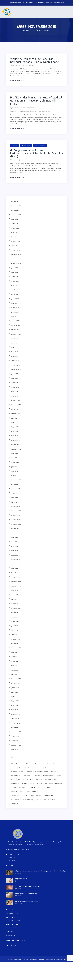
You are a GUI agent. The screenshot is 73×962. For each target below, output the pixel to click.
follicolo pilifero (16, 109)
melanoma (48, 779)
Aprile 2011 (14, 665)
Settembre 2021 (16, 334)
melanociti (39, 779)
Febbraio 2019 (15, 440)
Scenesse (32, 787)
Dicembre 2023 (15, 250)
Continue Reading (16, 80)
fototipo (58, 775)
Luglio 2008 (14, 749)
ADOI (27, 764)
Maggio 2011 (15, 661)
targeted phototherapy (17, 791)
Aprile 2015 (14, 546)
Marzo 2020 (14, 396)
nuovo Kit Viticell (15, 783)
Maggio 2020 (15, 387)
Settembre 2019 (16, 414)
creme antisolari (37, 768)
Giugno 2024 (14, 223)
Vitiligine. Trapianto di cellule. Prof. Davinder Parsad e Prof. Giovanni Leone (34, 60)
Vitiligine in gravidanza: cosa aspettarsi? (26, 893)
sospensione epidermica (17, 111)
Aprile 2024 (14, 232)
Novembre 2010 (16, 679)
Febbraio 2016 (15, 515)
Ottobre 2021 (15, 330)
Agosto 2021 (15, 338)
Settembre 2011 (16, 648)
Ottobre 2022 (15, 294)
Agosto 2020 (15, 374)
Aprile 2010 (14, 705)
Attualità (55, 764)
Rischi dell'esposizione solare (53, 783)
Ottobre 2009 (15, 727)
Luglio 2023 (14, 272)
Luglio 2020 (14, 378)
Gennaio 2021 (15, 360)
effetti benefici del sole (17, 771)
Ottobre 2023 (15, 259)
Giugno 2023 (14, 276)
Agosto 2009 (15, 736)
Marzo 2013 (14, 590)
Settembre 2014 (16, 564)
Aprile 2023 (14, 285)
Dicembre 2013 (15, 577)
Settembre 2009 (16, 732)
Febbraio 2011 (15, 670)
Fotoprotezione (27, 775)
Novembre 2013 (16, 581)
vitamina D (38, 799)
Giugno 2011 (14, 657)
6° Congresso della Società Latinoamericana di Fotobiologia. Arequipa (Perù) (36, 153)
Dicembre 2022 (15, 290)
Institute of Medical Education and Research (33, 109)
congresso (13, 768)
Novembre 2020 (16, 369)
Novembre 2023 (16, 254)
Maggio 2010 (15, 701)
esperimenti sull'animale (41, 771)
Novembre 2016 (16, 511)
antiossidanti (46, 764)
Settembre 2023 (16, 263)
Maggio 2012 (15, 621)
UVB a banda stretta (27, 799)
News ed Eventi (26, 146)
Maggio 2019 (15, 427)
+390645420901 (29, 2)
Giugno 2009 (14, 741)
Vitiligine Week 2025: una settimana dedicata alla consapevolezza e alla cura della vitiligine (40, 871)
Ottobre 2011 (15, 643)
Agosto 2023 (15, 268)
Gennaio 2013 (15, 599)
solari (39, 787)
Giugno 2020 (14, 383)
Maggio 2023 (15, 281)
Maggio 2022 (15, 307)
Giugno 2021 (14, 347)
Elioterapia (29, 771)
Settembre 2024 (16, 215)
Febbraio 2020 (15, 400)
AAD (12, 764)
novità (55, 779)
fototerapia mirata (48, 775)
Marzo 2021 (14, 352)
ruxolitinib (13, 787)
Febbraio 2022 (15, 321)
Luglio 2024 (14, 219)
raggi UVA (39, 783)
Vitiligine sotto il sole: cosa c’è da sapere (26, 901)
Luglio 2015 (14, 537)
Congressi (14, 146)
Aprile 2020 (14, 391)
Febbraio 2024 (15, 241)
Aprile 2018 (14, 467)
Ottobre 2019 (15, 409)
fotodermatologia (15, 775)
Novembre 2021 (16, 325)
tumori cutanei (15, 799)
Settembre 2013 (16, 586)
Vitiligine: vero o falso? (21, 879)
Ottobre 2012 (15, 612)
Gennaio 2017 (15, 502)
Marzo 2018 (14, 471)
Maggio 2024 (15, 228)
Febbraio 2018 (15, 475)
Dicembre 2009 (15, 723)
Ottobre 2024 (15, 210)
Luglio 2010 (14, 692)
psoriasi (32, 783)
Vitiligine (47, 111)
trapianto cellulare (40, 111)
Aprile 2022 (14, 312)
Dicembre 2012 (15, 604)
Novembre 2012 (16, 608)
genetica (13, 779)
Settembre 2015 (16, 533)
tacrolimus (47, 787)
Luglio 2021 (14, 343)
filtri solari (53, 771)
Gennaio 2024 (15, 246)
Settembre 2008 (16, 745)
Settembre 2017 (16, 489)
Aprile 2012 (14, 626)
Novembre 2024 (16, 206)
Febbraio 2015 (15, 555)
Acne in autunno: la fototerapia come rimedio (28, 886)
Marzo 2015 (14, 550)
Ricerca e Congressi (40, 146)
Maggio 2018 (15, 462)
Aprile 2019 (14, 431)
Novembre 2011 (16, 639)
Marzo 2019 (14, 436)
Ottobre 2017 (15, 484)
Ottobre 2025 (15, 201)
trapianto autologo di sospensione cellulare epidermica (26, 795)
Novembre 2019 (16, 405)
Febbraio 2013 (15, 595)
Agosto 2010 (15, 688)
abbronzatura (19, 764)
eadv (46, 768)
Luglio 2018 (14, 453)
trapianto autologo (29, 111)
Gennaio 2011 (15, 674)
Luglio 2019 (14, 418)
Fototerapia (37, 775)
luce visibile (30, 779)
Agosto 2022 (15, 299)
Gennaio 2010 (15, 718)
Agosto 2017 (15, 493)
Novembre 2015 (16, 524)
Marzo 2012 (14, 630)
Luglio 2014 (14, 568)
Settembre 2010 (16, 683)
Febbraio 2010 (15, 714)
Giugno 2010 (14, 696)
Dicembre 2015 (15, 520)
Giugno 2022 (14, 303)
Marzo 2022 (14, 316)
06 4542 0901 (12, 852)
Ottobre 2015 (15, 528)
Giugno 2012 (14, 617)
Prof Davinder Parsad (51, 109)
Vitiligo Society (14, 803)
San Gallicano (23, 787)
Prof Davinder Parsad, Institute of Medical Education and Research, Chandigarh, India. (36, 100)
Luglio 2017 (14, 497)
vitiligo (53, 799)
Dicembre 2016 (15, 506)
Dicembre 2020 (15, 365)
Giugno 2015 (14, 542)
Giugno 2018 (14, 458)
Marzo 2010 (14, 710)
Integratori (21, 779)
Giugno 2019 (14, 422)
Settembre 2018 (16, 449)
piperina (24, 783)
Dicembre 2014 (15, 559)
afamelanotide (36, 764)
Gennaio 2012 (15, 635)
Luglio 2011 (14, 652)
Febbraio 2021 (15, 356)
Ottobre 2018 (15, 444)
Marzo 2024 (14, 237)
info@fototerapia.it (15, 2)
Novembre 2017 (16, 480)
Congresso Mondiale (25, 768)
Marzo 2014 (14, 573)
